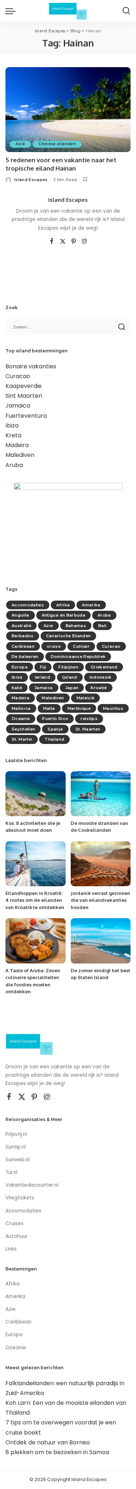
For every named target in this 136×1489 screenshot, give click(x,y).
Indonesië (100, 677)
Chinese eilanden (57, 144)
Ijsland (69, 677)
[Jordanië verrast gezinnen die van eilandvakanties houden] (101, 863)
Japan (72, 687)
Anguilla (20, 615)
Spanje (55, 729)
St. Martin (22, 739)
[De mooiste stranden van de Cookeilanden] (101, 793)
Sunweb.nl (17, 1159)
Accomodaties (28, 605)
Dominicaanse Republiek (78, 656)
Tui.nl (11, 1172)
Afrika (63, 605)
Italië (17, 687)
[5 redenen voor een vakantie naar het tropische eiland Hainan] (68, 109)
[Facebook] (51, 241)
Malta (49, 708)
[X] (62, 241)
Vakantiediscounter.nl (31, 1185)
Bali (102, 625)
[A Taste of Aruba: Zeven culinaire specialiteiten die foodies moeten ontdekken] (35, 940)
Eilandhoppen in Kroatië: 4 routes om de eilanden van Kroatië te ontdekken (34, 900)
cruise (54, 646)
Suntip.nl (15, 1147)
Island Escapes (31, 179)
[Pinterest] (73, 241)
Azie (48, 625)
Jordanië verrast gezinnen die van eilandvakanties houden (100, 900)
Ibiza (11, 425)
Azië (20, 144)
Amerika (91, 605)
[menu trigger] (12, 11)
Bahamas (76, 625)
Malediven (19, 455)
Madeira (17, 445)
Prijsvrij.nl (16, 1134)
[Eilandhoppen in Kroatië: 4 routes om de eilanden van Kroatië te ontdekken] (35, 863)
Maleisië (86, 697)
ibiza (17, 677)
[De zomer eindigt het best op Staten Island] (101, 940)
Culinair (81, 646)
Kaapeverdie (23, 386)
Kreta (13, 435)
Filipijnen (68, 667)
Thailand (54, 739)
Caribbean (23, 646)
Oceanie (21, 718)
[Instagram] (84, 241)
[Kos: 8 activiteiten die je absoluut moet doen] (35, 793)
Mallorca (21, 708)
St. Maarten (87, 729)
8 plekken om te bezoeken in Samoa (57, 1452)
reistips (89, 718)
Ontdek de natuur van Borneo (47, 1442)
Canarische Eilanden (68, 635)
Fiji (43, 667)
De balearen (25, 656)
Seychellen (23, 729)
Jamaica (17, 405)
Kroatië (99, 687)
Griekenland (104, 667)
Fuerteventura (26, 416)
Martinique (79, 708)
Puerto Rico (55, 718)
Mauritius (113, 708)
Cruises (14, 1223)
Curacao (17, 376)
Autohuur (16, 1236)
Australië (21, 625)
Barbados (23, 635)
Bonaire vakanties (30, 366)
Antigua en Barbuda (63, 615)
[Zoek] (126, 11)
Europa (20, 667)
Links (11, 1248)
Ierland (42, 677)
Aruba (14, 465)
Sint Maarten (23, 396)
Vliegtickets (20, 1197)
